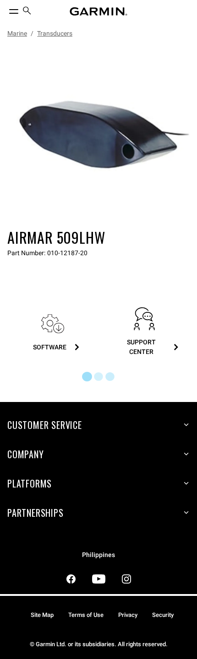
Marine (17, 33)
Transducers (54, 33)
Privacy (127, 614)
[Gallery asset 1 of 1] (98, 135)
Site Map (42, 614)
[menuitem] (27, 11)
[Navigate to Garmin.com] (98, 11)
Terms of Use (86, 614)
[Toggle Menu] (5, 9)
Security (163, 614)
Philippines (98, 555)
